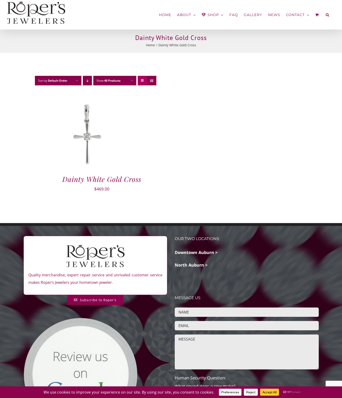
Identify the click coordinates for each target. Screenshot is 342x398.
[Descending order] (87, 80)
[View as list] (151, 80)
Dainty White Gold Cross (101, 179)
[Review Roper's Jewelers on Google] (80, 321)
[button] (327, 15)
